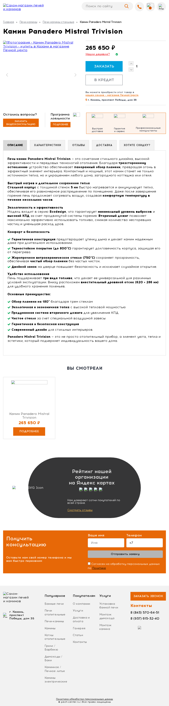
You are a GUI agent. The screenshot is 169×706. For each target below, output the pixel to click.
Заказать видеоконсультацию (20, 123)
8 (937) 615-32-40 (144, 618)
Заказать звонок (148, 596)
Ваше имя (96, 535)
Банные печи (54, 604)
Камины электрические (56, 679)
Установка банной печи (108, 605)
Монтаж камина (105, 627)
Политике (99, 568)
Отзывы (78, 145)
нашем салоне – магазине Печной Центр (112, 95)
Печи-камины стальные (58, 22)
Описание (15, 145)
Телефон (134, 535)
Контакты (80, 642)
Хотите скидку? (137, 145)
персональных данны (84, 699)
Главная (8, 22)
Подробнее (60, 124)
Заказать (104, 66)
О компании (81, 604)
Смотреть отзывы (80, 510)
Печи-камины (28, 22)
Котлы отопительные (55, 637)
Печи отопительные (55, 612)
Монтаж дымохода (106, 616)
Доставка (104, 145)
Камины (50, 628)
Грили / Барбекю (51, 647)
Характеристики (47, 145)
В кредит (104, 80)
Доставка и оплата (81, 619)
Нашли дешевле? (98, 54)
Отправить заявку (125, 554)
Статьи (78, 635)
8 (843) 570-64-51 (144, 612)
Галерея (79, 628)
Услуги (78, 610)
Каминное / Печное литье (55, 669)
